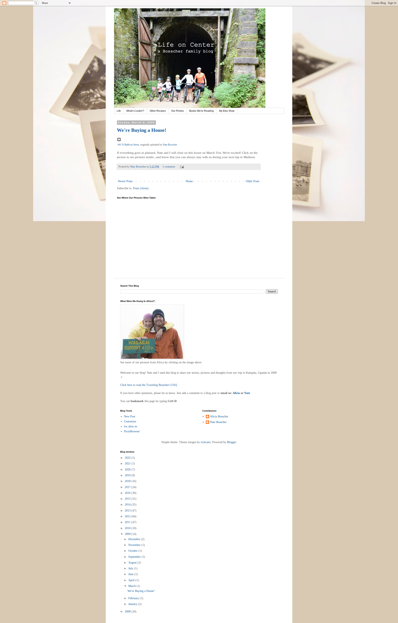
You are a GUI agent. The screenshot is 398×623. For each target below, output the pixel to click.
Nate (247, 393)
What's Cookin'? (135, 110)
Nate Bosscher (170, 144)
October (133, 550)
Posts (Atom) (141, 188)
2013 (128, 510)
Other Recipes (158, 110)
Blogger (231, 442)
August (132, 562)
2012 (128, 516)
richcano (206, 442)
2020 (128, 469)
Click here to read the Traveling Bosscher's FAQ (148, 385)
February (134, 598)
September (135, 556)
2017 (128, 487)
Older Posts (252, 181)
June (131, 574)
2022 (128, 457)
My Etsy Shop (226, 110)
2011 (128, 522)
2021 (128, 463)
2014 (128, 504)
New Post (129, 416)
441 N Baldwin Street (128, 144)
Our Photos (177, 110)
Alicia (236, 393)
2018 (128, 481)
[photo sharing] (119, 140)
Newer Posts (125, 181)
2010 (128, 528)
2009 (128, 534)
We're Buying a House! (141, 130)
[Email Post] (181, 166)
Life (119, 110)
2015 (128, 498)
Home (189, 181)
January (133, 604)
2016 (128, 493)
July (131, 568)
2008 (128, 611)
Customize (130, 421)
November (134, 545)
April (131, 580)
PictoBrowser (132, 431)
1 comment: (169, 166)
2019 (128, 475)
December (134, 539)
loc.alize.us (130, 426)
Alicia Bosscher (219, 416)
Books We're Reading (201, 110)
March (132, 586)
